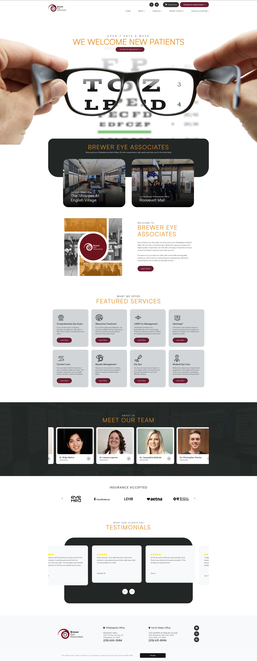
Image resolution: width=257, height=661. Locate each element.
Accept (153, 655)
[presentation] (62, 498)
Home (128, 11)
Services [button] (156, 11)
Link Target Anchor (56, 428)
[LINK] (65, 160)
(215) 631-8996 (158, 640)
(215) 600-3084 (112, 640)
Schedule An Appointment (193, 5)
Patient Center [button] (175, 11)
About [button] (141, 11)
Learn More (145, 268)
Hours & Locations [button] (199, 11)
